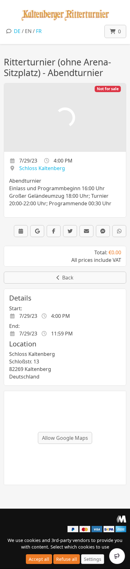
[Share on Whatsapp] (119, 231)
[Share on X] (70, 231)
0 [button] (118, 31)
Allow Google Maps (65, 437)
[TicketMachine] (121, 518)
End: (14, 326)
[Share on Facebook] (54, 231)
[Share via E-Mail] (86, 231)
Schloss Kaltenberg (42, 168)
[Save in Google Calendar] (37, 231)
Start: (15, 308)
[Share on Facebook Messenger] (103, 231)
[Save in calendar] (21, 231)
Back (67, 277)
